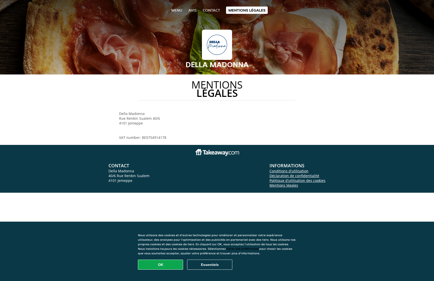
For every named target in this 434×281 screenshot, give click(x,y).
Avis (192, 10)
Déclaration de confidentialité (294, 175)
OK (160, 265)
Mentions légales (246, 10)
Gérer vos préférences (242, 249)
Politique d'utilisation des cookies (297, 180)
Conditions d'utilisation (288, 171)
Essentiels (210, 265)
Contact (211, 10)
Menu (176, 10)
